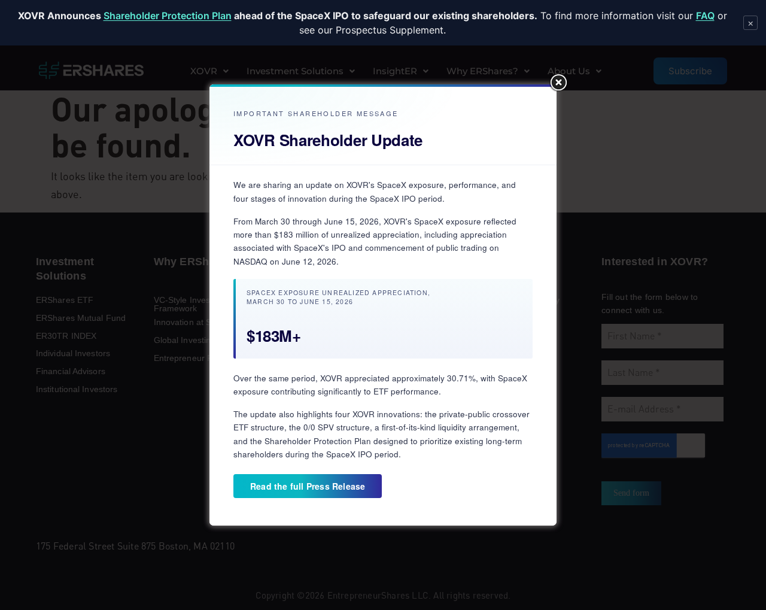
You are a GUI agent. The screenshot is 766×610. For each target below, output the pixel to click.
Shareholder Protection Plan (168, 16)
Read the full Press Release (307, 486)
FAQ (705, 16)
